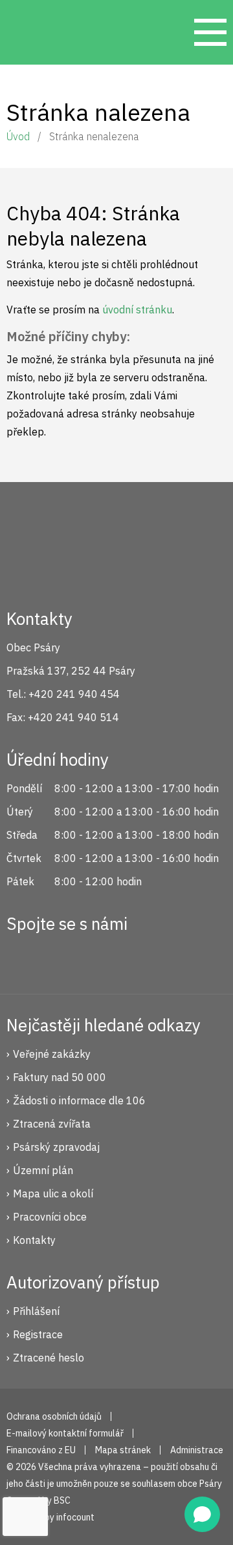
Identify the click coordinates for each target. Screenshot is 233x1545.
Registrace (38, 1334)
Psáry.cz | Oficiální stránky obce (32, 32)
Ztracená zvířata (52, 1123)
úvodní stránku (137, 309)
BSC (62, 1500)
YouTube (110, 957)
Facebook (23, 957)
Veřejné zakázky (52, 1053)
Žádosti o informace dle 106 (79, 1100)
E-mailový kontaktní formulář (65, 1433)
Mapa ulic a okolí (53, 1193)
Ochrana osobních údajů (54, 1416)
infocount (75, 1517)
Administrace (196, 1450)
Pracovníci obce (50, 1216)
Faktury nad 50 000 (59, 1077)
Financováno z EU (41, 1450)
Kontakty (34, 1240)
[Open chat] (202, 1514)
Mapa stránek (123, 1450)
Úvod (18, 136)
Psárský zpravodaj (56, 1146)
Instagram (66, 957)
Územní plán (43, 1170)
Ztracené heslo (48, 1357)
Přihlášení (36, 1311)
